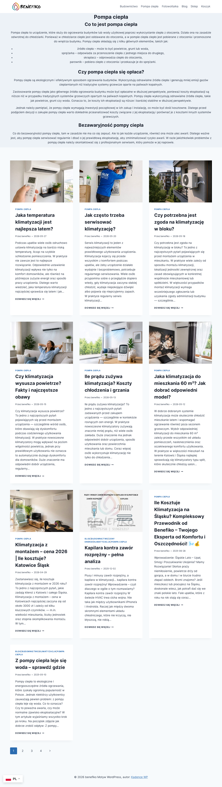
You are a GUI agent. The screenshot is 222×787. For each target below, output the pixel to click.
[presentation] (41, 181)
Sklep (194, 6)
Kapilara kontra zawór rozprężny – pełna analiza (109, 554)
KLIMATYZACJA (102, 542)
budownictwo (99, 538)
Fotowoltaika (170, 6)
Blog (184, 6)
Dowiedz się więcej (29, 299)
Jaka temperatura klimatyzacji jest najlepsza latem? (35, 222)
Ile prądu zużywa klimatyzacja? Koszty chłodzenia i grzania (108, 383)
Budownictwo (129, 6)
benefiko (26, 236)
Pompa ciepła (149, 6)
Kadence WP (139, 777)
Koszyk (205, 6)
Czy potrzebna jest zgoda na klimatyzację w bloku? (179, 222)
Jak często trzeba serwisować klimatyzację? (104, 222)
